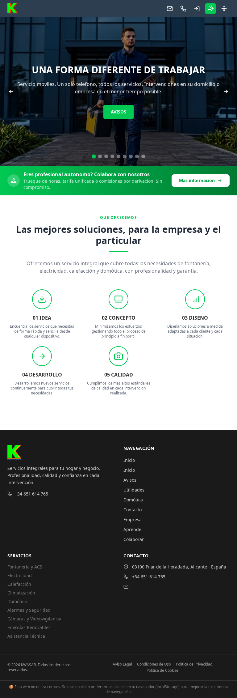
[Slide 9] (143, 156)
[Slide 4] (112, 156)
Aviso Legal (122, 664)
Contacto (132, 510)
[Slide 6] (125, 156)
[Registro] (210, 8)
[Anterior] (11, 91)
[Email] (169, 8)
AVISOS (118, 112)
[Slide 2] (100, 156)
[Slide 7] (131, 156)
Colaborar (133, 539)
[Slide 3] (106, 156)
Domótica (133, 500)
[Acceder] (196, 8)
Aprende (132, 529)
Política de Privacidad (194, 664)
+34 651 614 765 (31, 494)
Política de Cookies (163, 670)
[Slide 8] (137, 156)
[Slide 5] (118, 156)
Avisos (129, 480)
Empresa (132, 519)
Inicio (129, 460)
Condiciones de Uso (154, 664)
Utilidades (133, 490)
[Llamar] (183, 8)
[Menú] (224, 8)
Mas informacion (197, 180)
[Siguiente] (226, 91)
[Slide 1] (94, 156)
